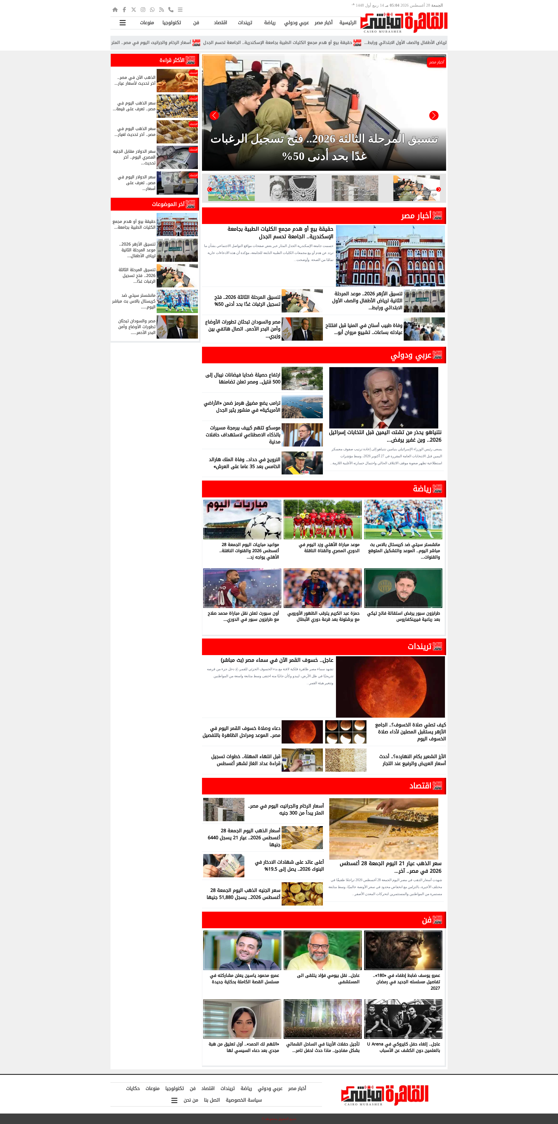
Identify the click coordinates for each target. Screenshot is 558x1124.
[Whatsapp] (152, 9)
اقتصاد (220, 22)
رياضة (270, 22)
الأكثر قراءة (172, 60)
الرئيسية (348, 22)
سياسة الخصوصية (244, 1100)
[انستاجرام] (143, 9)
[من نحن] (171, 9)
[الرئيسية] (115, 9)
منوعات (147, 22)
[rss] (161, 9)
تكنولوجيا (171, 22)
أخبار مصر (324, 22)
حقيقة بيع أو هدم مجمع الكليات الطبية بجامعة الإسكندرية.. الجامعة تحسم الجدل (330, 43)
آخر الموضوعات (168, 204)
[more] (180, 9)
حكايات (133, 1088)
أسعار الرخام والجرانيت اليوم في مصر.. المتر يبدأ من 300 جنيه (188, 43)
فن (196, 22)
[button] (214, 115)
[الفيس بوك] (124, 9)
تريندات (245, 22)
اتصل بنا (212, 1100)
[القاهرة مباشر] (404, 23)
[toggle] (122, 23)
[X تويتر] (133, 9)
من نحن (191, 1100)
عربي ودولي (296, 22)
